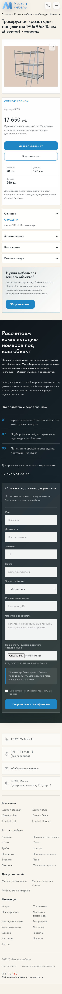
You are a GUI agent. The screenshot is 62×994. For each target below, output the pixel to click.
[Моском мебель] (14, 5)
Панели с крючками (44, 854)
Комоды (37, 848)
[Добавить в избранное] (52, 47)
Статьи (6, 944)
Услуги (6, 906)
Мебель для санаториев (16, 890)
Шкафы (6, 842)
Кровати (7, 836)
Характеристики (14, 236)
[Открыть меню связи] (48, 5)
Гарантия (38, 932)
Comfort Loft (9, 821)
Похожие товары (14, 258)
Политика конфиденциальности (38, 965)
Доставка (38, 927)
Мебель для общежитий (48, 14)
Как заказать (12, 247)
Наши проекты (10, 911)
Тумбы (5, 848)
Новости (38, 938)
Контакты (7, 938)
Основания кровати (44, 865)
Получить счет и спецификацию (31, 704)
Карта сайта (9, 965)
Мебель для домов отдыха (42, 882)
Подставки (8, 854)
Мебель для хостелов (14, 881)
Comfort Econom (16, 101)
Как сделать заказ (12, 921)
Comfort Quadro (41, 821)
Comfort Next (9, 815)
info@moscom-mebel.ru (25, 768)
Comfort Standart (11, 809)
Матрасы (7, 865)
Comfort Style (39, 809)
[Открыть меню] (56, 5)
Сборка (6, 932)
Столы (36, 842)
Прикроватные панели (46, 836)
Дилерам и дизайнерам (40, 913)
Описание (10, 213)
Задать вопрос (31, 156)
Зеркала (7, 859)
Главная (6, 14)
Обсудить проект (20, 304)
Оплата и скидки (11, 927)
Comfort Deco (40, 815)
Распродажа (40, 921)
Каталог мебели (23, 14)
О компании (40, 906)
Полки (36, 859)
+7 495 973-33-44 (16, 474)
